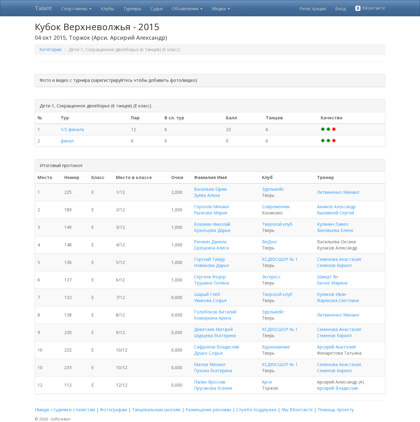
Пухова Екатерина (213, 370)
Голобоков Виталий (215, 312)
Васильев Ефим (210, 189)
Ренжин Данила (210, 242)
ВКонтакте (373, 8)
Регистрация (312, 8)
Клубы (107, 8)
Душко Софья (208, 353)
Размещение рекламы (208, 409)
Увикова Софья (210, 300)
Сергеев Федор (210, 277)
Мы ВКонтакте (297, 409)
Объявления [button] (186, 8)
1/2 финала (72, 129)
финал (67, 141)
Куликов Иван (331, 294)
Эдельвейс (273, 189)
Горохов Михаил (211, 206)
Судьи (156, 8)
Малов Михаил (209, 364)
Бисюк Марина (332, 283)
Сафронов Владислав (216, 347)
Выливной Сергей (335, 213)
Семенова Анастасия (339, 259)
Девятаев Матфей (213, 329)
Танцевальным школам (156, 409)
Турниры (132, 8)
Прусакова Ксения (213, 388)
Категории (50, 49)
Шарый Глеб (207, 294)
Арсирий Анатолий (336, 347)
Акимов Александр (336, 206)
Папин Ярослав (209, 382)
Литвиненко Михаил (338, 192)
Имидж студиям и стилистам (65, 409)
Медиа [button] (219, 8)
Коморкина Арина (212, 318)
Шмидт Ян (327, 277)
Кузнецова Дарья (212, 230)
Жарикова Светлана (338, 300)
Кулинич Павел (332, 224)
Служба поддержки (256, 409)
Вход (340, 8)
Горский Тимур (209, 259)
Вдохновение (276, 347)
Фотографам (113, 409)
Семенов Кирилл (334, 265)
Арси (267, 382)
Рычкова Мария (210, 213)
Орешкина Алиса (211, 248)
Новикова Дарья (211, 265)
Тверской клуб (277, 224)
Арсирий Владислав (337, 388)
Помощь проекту (336, 409)
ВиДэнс (269, 242)
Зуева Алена (207, 195)
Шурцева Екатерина (215, 335)
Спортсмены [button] (75, 8)
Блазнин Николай (212, 224)
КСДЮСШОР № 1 (280, 259)
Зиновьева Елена (335, 230)
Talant (43, 8)
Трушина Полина (211, 283)
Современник (276, 206)
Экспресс (271, 277)
